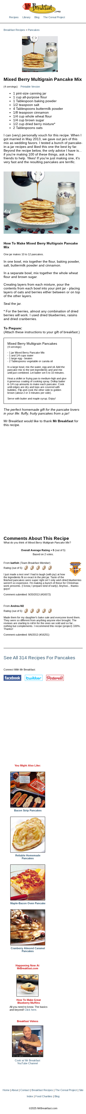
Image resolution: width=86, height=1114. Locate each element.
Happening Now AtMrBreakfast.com (27, 967)
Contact (24, 1090)
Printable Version (30, 86)
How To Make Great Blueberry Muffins (28, 1001)
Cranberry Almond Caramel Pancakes (28, 950)
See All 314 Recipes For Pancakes (39, 657)
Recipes (14, 17)
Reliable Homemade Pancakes (27, 857)
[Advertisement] (43, 480)
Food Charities (43, 1096)
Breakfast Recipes (14, 29)
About (14, 1090)
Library (26, 17)
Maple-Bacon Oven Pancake (27, 903)
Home (6, 1090)
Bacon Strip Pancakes (28, 810)
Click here (30, 1009)
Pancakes (34, 29)
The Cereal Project (54, 17)
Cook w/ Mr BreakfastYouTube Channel (27, 1062)
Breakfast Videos (27, 1021)
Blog (36, 17)
